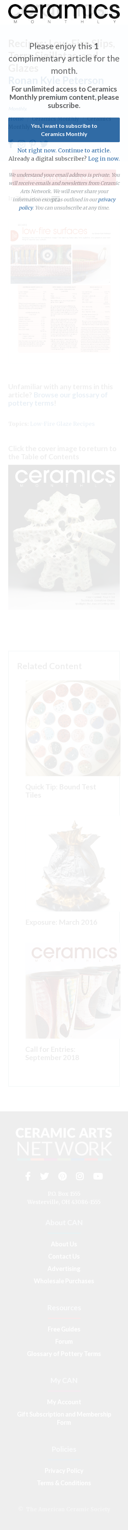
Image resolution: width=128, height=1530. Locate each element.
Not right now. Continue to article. (64, 150)
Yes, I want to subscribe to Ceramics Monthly (64, 129)
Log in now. (104, 158)
